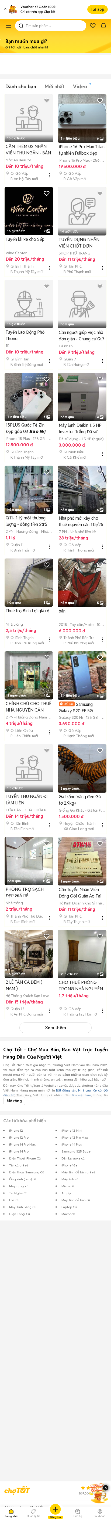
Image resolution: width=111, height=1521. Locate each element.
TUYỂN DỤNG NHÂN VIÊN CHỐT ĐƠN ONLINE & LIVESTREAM (82, 243)
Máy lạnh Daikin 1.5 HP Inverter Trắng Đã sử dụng (80, 429)
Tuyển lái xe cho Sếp (25, 239)
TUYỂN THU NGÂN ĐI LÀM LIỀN (27, 800)
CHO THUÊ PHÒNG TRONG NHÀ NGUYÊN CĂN (81, 986)
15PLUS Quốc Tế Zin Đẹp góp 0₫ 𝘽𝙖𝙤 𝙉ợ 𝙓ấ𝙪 (26, 428)
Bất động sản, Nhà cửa (73, 1090)
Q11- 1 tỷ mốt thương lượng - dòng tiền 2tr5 (26, 521)
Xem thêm (55, 1028)
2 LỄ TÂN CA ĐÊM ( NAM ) (24, 985)
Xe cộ (97, 1090)
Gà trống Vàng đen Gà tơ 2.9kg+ (80, 800)
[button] (5, 9)
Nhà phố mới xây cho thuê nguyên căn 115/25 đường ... (81, 521)
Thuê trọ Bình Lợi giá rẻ (27, 611)
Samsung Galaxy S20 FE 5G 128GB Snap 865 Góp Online (79, 708)
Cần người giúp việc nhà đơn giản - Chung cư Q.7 (82, 336)
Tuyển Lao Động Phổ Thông (25, 335)
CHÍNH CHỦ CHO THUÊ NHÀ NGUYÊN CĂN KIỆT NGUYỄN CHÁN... (28, 707)
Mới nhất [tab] (54, 86)
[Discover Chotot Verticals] (8, 25)
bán (62, 611)
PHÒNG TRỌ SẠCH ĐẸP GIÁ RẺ (25, 893)
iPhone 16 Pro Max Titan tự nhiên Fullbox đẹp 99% (82, 150)
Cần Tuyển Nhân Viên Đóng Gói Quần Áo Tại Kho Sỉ (80, 893)
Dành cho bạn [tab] (20, 86)
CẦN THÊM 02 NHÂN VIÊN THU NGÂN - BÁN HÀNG (28, 150)
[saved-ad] (92, 25)
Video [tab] (80, 86)
